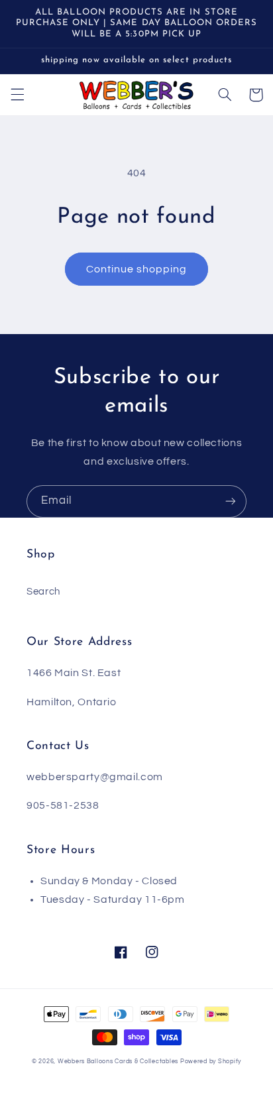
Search (43, 592)
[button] (17, 95)
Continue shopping (137, 269)
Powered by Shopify (210, 1062)
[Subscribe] (230, 501)
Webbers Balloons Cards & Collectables (118, 1062)
